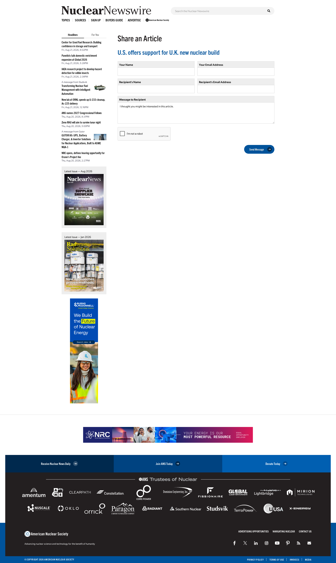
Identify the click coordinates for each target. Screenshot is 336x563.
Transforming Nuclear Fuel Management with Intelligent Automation (76, 89)
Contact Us (305, 531)
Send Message (256, 149)
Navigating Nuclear (284, 531)
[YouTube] (277, 543)
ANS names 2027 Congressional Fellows (82, 113)
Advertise (134, 20)
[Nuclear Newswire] (298, 543)
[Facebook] (234, 543)
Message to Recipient (132, 99)
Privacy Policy (255, 559)
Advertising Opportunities (253, 531)
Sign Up (96, 20)
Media (308, 559)
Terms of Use (277, 559)
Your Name (126, 64)
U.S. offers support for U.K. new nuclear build (169, 52)
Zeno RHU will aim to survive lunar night (81, 122)
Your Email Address (211, 64)
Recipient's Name (130, 82)
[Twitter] (245, 543)
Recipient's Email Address (215, 82)
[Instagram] (266, 543)
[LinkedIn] (256, 543)
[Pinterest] (288, 543)
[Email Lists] (309, 543)
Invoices (294, 559)
